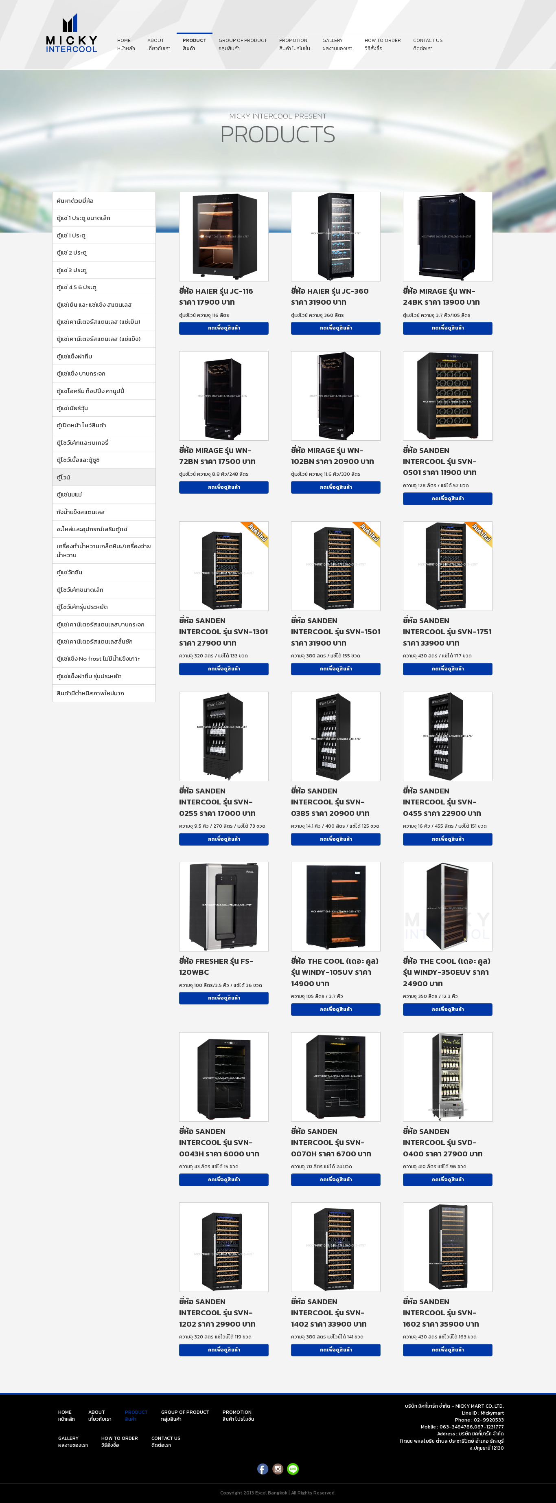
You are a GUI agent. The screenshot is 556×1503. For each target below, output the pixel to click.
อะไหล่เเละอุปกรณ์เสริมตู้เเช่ (92, 529)
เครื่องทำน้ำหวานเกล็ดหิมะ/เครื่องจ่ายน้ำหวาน (104, 550)
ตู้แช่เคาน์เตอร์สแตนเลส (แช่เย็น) (98, 321)
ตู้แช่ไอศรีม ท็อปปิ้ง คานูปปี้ (91, 391)
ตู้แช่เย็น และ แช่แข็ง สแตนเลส (94, 304)
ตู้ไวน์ (63, 477)
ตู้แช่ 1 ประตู (71, 235)
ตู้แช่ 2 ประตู (72, 252)
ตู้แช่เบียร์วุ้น (72, 408)
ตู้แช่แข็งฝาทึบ (74, 356)
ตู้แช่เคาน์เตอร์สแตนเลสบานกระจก (100, 624)
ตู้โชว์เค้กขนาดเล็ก (80, 589)
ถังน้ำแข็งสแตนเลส (81, 511)
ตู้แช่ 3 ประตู (72, 270)
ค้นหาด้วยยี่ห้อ (75, 200)
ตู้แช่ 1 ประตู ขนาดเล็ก (83, 217)
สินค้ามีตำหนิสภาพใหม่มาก (90, 693)
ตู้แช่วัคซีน (69, 572)
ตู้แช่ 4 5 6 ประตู (76, 287)
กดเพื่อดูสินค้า (224, 328)
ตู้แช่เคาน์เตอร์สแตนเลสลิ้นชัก (95, 641)
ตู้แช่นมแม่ (69, 494)
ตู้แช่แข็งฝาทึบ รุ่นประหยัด (89, 676)
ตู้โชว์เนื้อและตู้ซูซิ (78, 459)
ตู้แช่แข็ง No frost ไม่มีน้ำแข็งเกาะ (98, 658)
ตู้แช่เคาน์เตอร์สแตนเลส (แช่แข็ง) (98, 338)
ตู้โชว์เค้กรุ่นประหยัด (82, 606)
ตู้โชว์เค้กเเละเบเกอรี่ (82, 442)
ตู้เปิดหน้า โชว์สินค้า (81, 425)
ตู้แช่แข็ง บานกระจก (81, 373)
